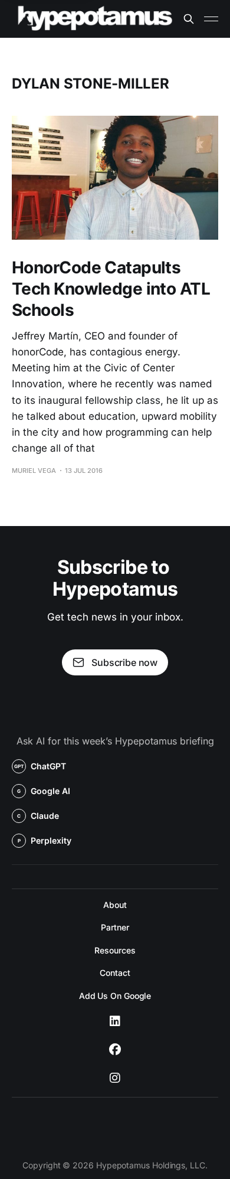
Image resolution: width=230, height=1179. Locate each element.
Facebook (115, 1049)
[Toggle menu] (211, 19)
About (115, 905)
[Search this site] (189, 19)
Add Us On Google (115, 996)
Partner (115, 927)
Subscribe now (124, 662)
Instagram (115, 1078)
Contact (115, 973)
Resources (114, 950)
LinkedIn (115, 1021)
